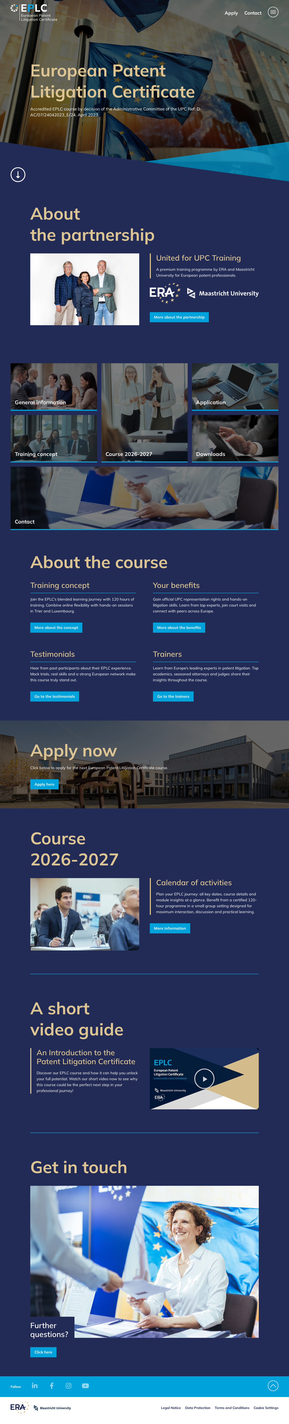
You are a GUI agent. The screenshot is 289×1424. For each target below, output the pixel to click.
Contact (252, 13)
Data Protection (198, 1408)
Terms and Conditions (232, 1408)
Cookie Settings (266, 1408)
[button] (204, 1078)
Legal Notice (171, 1408)
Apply (231, 13)
